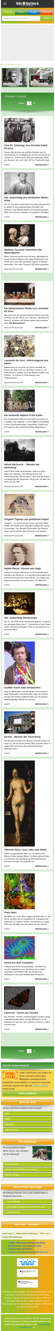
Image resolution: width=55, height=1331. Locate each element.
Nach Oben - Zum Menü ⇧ (28, 1224)
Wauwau (9, 1124)
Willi (7, 1113)
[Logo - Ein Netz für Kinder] (27, 1262)
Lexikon (34, 12)
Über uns (44, 1233)
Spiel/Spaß (47, 12)
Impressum (7, 1233)
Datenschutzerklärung (26, 1233)
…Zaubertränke (12, 1212)
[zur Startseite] (27, 4)
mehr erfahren (28, 1093)
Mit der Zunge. (12, 1164)
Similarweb (44, 1252)
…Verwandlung (12, 1201)
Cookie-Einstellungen (12, 1237)
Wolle (8, 1119)
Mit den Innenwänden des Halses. (21, 1169)
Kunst (19, 64)
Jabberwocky (11, 1129)
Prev (5, 78)
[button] (46, 18)
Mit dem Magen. (12, 1175)
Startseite (8, 12)
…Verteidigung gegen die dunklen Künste (25, 1207)
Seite (21, 103)
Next (50, 78)
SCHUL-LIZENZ (40, 1085)
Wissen (21, 12)
